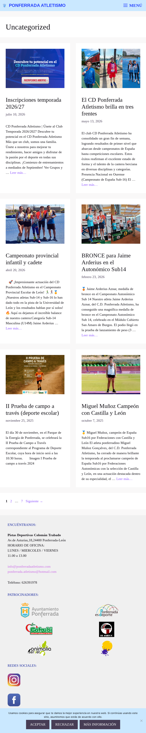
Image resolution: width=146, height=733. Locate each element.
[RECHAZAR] (141, 721)
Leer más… (18, 173)
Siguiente (34, 501)
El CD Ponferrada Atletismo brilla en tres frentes (108, 107)
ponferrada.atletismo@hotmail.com (32, 572)
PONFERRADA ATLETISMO (37, 5)
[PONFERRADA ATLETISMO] (4, 5)
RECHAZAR (64, 724)
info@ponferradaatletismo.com (29, 566)
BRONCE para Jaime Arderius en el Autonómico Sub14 (106, 262)
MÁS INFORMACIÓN (100, 724)
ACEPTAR (37, 724)
